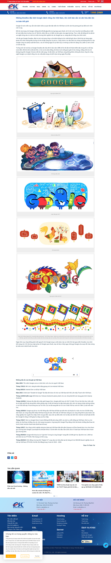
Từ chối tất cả (25, 556)
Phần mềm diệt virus (87, 537)
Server (44, 6)
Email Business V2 (37, 519)
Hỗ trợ (90, 6)
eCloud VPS (60, 533)
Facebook (8, 457)
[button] (54, 496)
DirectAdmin (85, 533)
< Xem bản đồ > (41, 509)
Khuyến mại (97, 6)
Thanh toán (85, 521)
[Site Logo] (13, 6)
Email (38, 6)
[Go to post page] (18, 477)
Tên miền (25, 6)
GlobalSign (35, 531)
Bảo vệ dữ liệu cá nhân (47, 548)
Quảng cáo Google (87, 535)
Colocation (60, 535)
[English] (102, 1)
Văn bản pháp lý (79, 548)
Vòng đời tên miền (12, 523)
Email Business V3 (37, 521)
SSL (49, 6)
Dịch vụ (77, 6)
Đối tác (84, 6)
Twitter (12, 457)
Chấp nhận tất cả (11, 556)
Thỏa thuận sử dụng (68, 548)
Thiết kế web (62, 6)
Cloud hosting (60, 519)
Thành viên (91, 1)
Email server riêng (37, 523)
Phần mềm (70, 6)
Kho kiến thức (85, 523)
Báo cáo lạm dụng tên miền (15, 527)
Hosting (32, 6)
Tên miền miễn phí (12, 519)
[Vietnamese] (98, 1)
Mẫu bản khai (11, 521)
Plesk (83, 531)
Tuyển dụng (85, 519)
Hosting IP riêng (61, 525)
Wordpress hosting (62, 523)
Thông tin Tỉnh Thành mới (14, 529)
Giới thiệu (83, 1)
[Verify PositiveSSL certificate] (93, 541)
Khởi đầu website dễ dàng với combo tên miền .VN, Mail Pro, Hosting (41, 493)
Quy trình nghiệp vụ (12, 525)
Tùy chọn (37, 556)
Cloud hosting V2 (61, 521)
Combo (54, 6)
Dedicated (59, 537)
